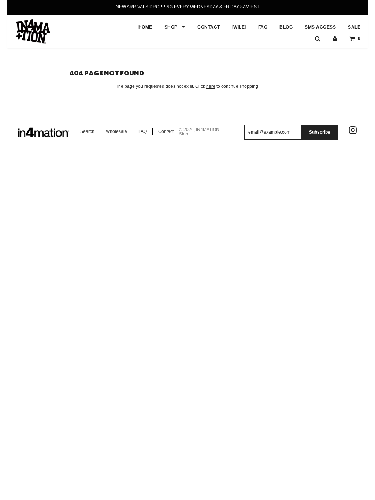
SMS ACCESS (320, 27)
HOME (145, 27)
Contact (166, 131)
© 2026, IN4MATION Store (199, 132)
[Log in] (335, 38)
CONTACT (208, 27)
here (210, 86)
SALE (354, 27)
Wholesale (116, 131)
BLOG (286, 27)
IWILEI (239, 27)
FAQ (263, 27)
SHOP (171, 27)
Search (87, 131)
